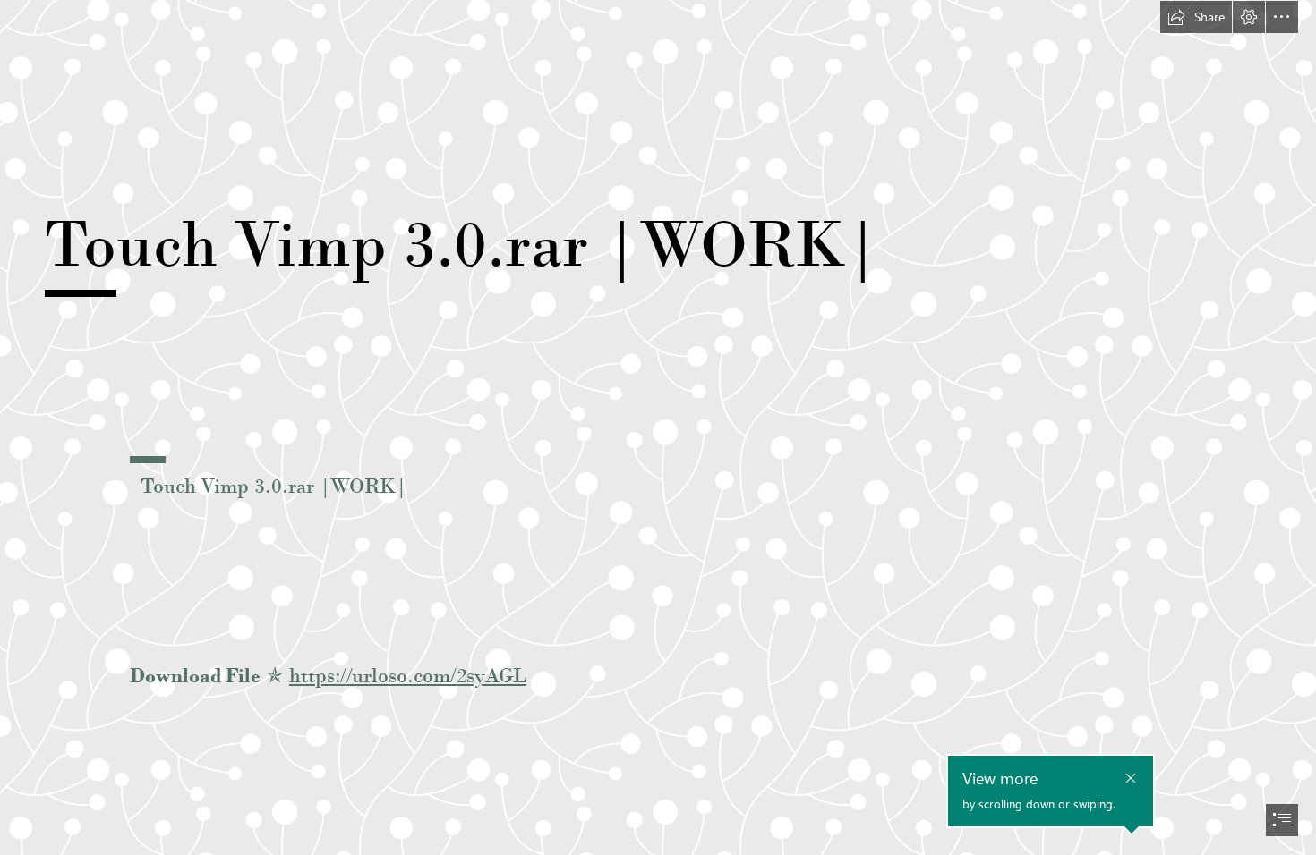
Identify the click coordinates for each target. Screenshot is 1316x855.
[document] (658, 427)
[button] (1196, 17)
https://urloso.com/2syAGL (407, 675)
